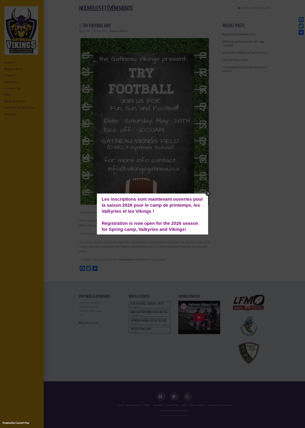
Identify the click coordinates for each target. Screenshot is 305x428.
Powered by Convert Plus (15, 422)
